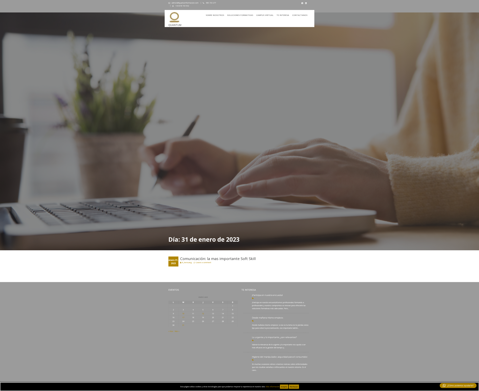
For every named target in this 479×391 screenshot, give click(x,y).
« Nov (170, 331)
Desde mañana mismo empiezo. (267, 318)
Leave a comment (203, 262)
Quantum (174, 25)
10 (183, 313)
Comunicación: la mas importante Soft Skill (218, 258)
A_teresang (187, 262)
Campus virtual (265, 15)
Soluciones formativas (240, 15)
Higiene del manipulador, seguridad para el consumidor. (280, 357)
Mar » (177, 331)
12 (203, 313)
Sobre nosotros (215, 15)
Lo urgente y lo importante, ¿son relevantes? (274, 337)
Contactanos (299, 15)
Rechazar (294, 386)
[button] (458, 385)
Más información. (273, 386)
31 (183, 325)
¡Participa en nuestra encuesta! (267, 295)
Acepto (284, 386)
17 (183, 317)
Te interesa (283, 15)
